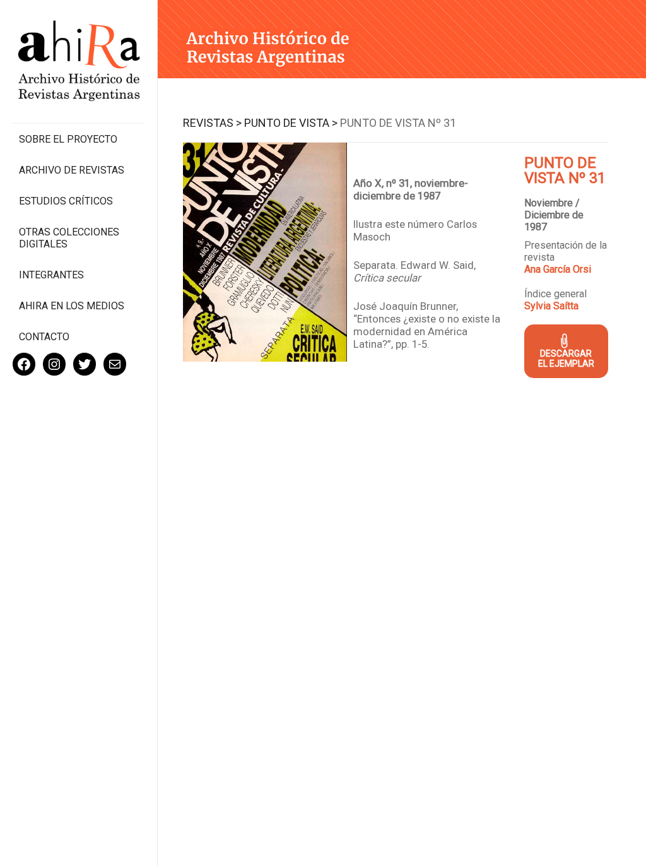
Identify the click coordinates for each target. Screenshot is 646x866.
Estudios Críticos (66, 201)
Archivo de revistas (71, 170)
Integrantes (51, 275)
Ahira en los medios (71, 306)
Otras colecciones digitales (69, 238)
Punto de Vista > (291, 122)
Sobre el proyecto (68, 139)
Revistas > (212, 122)
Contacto (44, 337)
